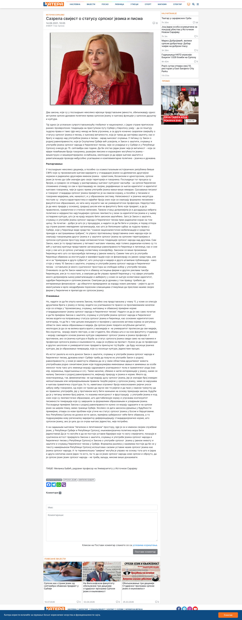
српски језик (70, 480)
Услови (120, 609)
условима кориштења (145, 545)
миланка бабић (86, 480)
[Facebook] (178, 609)
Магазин (162, 4)
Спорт (148, 4)
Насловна (75, 4)
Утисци (134, 4)
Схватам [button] (228, 615)
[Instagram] (189, 609)
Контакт (111, 609)
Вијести (91, 4)
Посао (105, 4)
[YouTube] (195, 609)
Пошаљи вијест (97, 609)
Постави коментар (145, 551)
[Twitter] (184, 609)
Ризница (119, 4)
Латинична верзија (134, 609)
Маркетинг (83, 609)
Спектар (177, 4)
